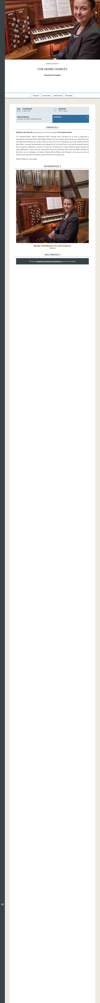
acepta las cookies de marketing (48, 261)
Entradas (68, 95)
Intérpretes (46, 95)
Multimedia (58, 95)
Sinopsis (36, 95)
